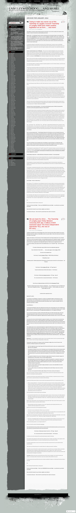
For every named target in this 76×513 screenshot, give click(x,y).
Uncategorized (13, 155)
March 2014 (12, 133)
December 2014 (13, 121)
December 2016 (13, 107)
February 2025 (13, 65)
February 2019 (13, 96)
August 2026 (12, 53)
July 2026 (12, 54)
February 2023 (13, 78)
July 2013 (12, 143)
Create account (13, 159)
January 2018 (13, 104)
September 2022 (13, 83)
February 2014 (13, 134)
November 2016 (13, 108)
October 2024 (13, 69)
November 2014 (13, 122)
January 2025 (13, 66)
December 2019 (13, 91)
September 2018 (13, 100)
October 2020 (13, 88)
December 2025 (13, 58)
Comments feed (13, 163)
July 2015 (12, 116)
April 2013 (12, 147)
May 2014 (12, 130)
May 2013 (12, 146)
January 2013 (13, 151)
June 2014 (12, 129)
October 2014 (13, 124)
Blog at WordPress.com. (38, 494)
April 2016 (12, 109)
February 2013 (13, 150)
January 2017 (13, 105)
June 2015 (12, 117)
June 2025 (12, 61)
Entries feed (12, 162)
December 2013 (13, 137)
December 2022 (13, 79)
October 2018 (13, 99)
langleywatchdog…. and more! (34, 8)
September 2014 (13, 125)
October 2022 (13, 82)
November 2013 (13, 138)
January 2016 (13, 112)
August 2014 (12, 126)
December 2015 (13, 113)
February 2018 (13, 103)
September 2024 (13, 70)
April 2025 (12, 62)
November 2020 (13, 87)
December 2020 (13, 86)
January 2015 (13, 120)
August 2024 (12, 71)
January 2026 (13, 57)
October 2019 (13, 92)
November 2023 (13, 75)
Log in (11, 161)
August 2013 (12, 142)
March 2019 (12, 95)
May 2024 (12, 74)
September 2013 (13, 141)
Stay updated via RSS (55, 11)
